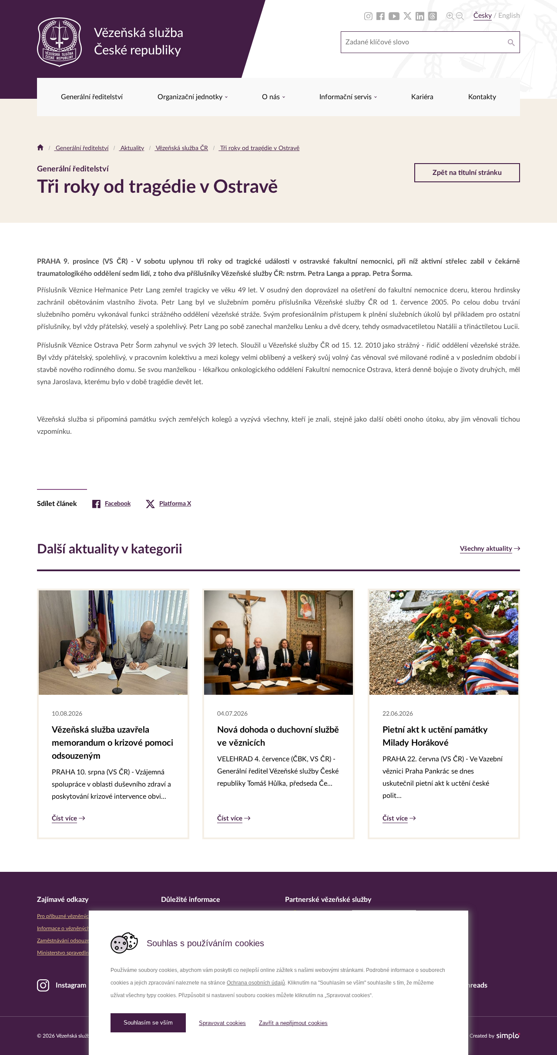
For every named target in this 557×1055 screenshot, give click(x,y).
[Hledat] (511, 42)
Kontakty (482, 97)
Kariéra (422, 97)
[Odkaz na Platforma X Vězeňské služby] (407, 16)
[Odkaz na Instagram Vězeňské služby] (368, 16)
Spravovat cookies (222, 1023)
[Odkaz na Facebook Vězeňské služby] (380, 16)
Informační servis (346, 97)
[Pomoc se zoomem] (455, 16)
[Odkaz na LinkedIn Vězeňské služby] (420, 16)
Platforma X (175, 504)
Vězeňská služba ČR (181, 148)
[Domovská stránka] (40, 148)
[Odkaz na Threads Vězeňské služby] (432, 16)
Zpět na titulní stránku (467, 172)
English (509, 15)
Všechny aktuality (486, 549)
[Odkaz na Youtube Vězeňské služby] (394, 16)
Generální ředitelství (92, 97)
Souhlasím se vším (148, 1022)
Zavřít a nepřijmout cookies (293, 1023)
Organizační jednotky (191, 97)
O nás (272, 97)
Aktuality (131, 148)
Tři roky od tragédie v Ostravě (258, 148)
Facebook (118, 504)
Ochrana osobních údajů (256, 983)
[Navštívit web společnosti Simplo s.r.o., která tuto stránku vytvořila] (508, 1036)
